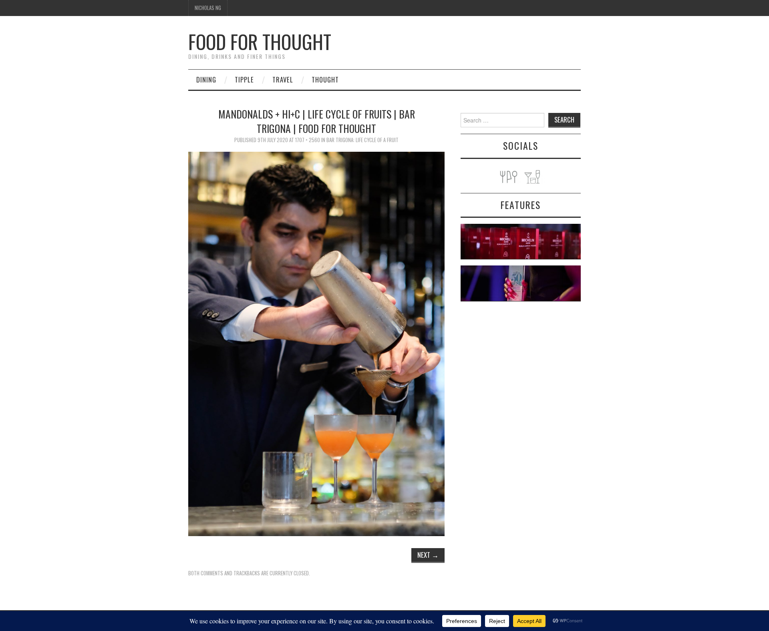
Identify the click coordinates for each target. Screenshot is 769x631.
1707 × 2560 (307, 140)
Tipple (244, 79)
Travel (282, 79)
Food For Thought (259, 41)
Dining (206, 79)
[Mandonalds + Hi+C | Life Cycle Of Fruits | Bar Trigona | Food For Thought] (316, 343)
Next (428, 555)
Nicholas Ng (208, 8)
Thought (325, 79)
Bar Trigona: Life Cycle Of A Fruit (362, 140)
